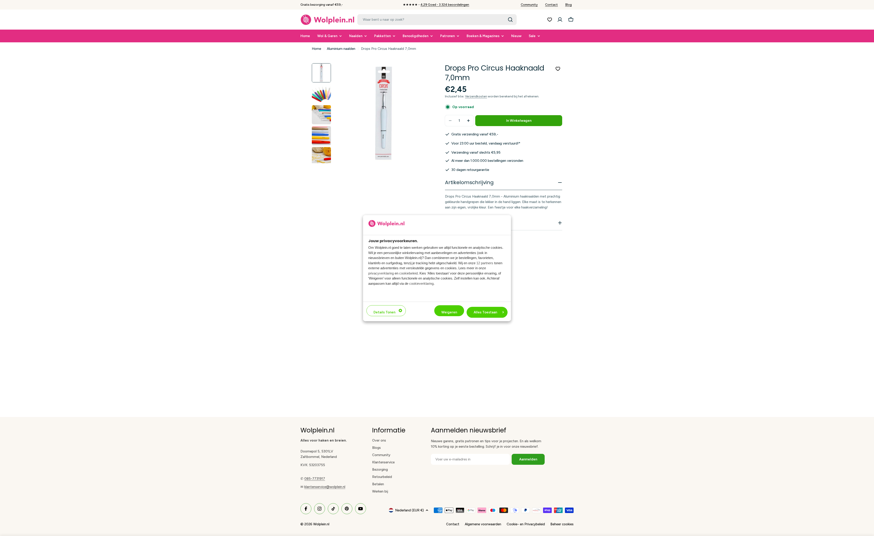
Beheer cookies (562, 524)
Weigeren (449, 312)
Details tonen (384, 312)
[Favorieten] (550, 20)
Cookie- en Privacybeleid (526, 524)
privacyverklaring (381, 273)
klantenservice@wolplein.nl (324, 487)
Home (316, 49)
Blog (568, 5)
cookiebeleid (408, 273)
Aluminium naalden (341, 49)
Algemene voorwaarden (483, 524)
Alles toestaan (485, 312)
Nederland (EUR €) (409, 510)
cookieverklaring (421, 283)
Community (529, 5)
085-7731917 (314, 479)
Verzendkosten (476, 96)
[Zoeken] (510, 19)
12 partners (484, 263)
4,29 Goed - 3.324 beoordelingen (444, 5)
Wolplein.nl (321, 524)
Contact (551, 5)
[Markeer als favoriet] (558, 68)
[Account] (560, 19)
